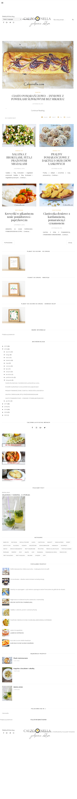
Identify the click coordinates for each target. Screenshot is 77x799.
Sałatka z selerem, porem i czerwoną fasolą (23, 610)
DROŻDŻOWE (32, 545)
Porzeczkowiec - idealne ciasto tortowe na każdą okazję (27, 579)
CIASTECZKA (56, 210)
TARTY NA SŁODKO (8, 555)
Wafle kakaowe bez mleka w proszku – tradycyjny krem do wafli (29, 569)
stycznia (8, 352)
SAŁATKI (27, 552)
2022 (5, 415)
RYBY (20, 552)
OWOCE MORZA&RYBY (16, 548)
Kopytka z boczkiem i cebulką (24, 668)
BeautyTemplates (46, 732)
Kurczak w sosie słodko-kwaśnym (20, 640)
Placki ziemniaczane (21, 658)
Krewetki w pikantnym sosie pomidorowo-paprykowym (19, 217)
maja (7, 363)
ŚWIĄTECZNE (63, 552)
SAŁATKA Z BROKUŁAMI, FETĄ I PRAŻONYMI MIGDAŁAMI (19, 159)
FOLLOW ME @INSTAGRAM (38, 720)
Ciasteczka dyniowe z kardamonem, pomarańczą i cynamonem (56, 218)
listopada (9, 380)
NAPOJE (5, 548)
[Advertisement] (38, 766)
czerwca (8, 366)
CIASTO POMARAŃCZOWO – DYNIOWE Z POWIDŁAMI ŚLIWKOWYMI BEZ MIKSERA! (37, 97)
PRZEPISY (14, 552)
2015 (5, 346)
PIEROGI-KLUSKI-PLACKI (52, 548)
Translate (31, 19)
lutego (8, 355)
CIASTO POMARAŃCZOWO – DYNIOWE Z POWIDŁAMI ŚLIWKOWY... (24, 398)
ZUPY (44, 555)
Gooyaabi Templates (68, 732)
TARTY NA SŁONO (20, 555)
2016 (5, 349)
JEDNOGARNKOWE (44, 545)
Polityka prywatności (8, 334)
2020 (5, 412)
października (10, 377)
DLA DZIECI (16, 545)
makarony (55, 545)
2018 (5, 407)
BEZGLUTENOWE (24, 542)
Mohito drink (6, 492)
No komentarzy (10, 118)
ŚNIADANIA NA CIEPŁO (51, 552)
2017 (5, 404)
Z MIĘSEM (37, 555)
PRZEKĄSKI (6, 552)
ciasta (38, 92)
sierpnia (8, 372)
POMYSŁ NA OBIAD (66, 548)
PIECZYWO (41, 548)
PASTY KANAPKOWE (30, 548)
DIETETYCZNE (7, 545)
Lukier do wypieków (16, 630)
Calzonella (5, 713)
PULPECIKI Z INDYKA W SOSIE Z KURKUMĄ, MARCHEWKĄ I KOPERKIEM (31, 620)
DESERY (68, 542)
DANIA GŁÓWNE (59, 542)
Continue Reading (38, 110)
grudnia (8, 401)
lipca (7, 369)
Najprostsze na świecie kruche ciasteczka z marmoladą (27, 599)
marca (8, 357)
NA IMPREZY (64, 545)
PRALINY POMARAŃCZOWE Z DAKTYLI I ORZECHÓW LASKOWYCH (56, 159)
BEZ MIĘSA (19, 210)
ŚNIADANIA (40, 552)
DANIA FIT (19, 150)
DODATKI (24, 545)
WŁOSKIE (30, 555)
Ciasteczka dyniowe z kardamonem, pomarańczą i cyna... (22, 383)
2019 (5, 409)
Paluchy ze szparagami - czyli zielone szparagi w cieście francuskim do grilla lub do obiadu (37, 589)
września (9, 374)
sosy (33, 552)
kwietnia (8, 360)
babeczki (6, 542)
